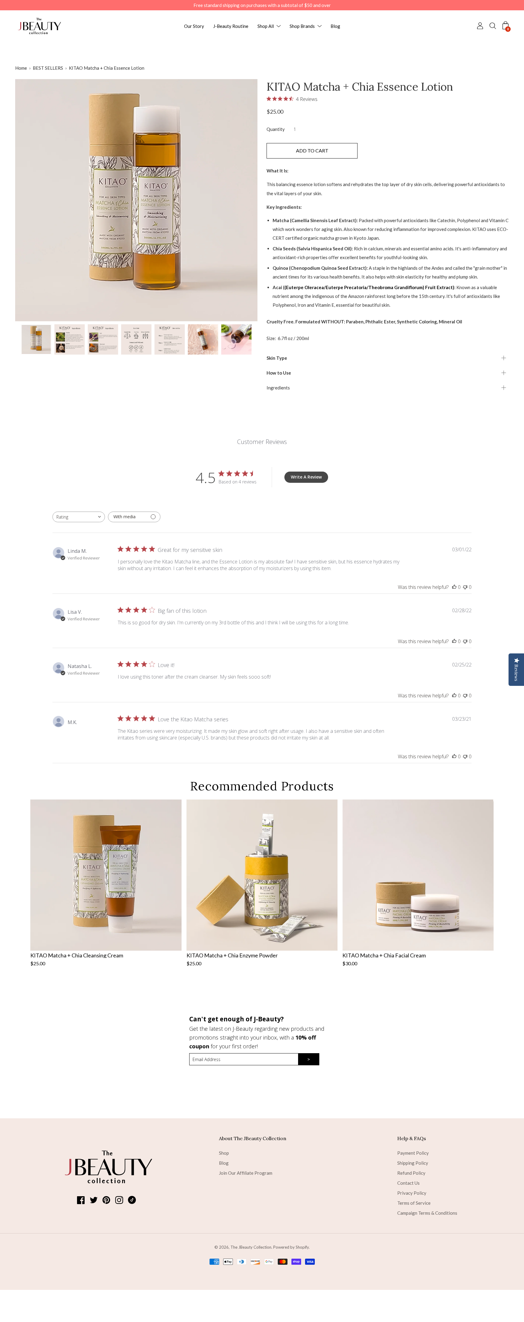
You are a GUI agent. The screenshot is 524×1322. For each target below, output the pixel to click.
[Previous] (30, 200)
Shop (224, 1153)
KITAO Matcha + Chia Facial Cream (384, 955)
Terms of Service (414, 1203)
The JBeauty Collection (250, 1247)
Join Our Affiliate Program (245, 1173)
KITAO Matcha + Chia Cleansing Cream (76, 955)
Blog (335, 26)
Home (21, 68)
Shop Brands (302, 26)
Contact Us (408, 1183)
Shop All (265, 26)
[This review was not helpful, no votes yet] (465, 587)
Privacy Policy (411, 1193)
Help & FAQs (411, 1138)
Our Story (194, 26)
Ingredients (278, 387)
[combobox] (78, 517)
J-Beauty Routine (230, 26)
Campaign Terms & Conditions (427, 1213)
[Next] (242, 200)
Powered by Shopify (291, 1247)
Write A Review (306, 477)
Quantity (276, 129)
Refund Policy (411, 1173)
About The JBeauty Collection (252, 1138)
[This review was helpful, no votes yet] (454, 587)
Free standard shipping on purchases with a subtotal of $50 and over (262, 5)
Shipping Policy (412, 1163)
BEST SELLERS (48, 68)
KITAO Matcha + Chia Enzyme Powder (232, 955)
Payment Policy (413, 1153)
